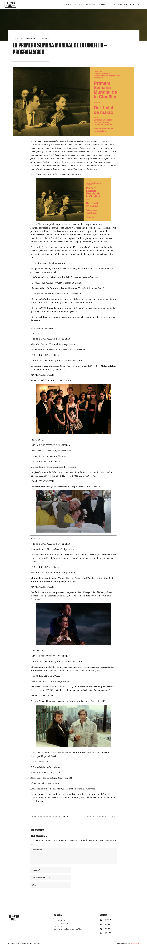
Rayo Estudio (135, 943)
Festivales (103, 4)
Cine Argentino (70, 4)
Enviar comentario (105, 892)
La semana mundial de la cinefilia (125, 4)
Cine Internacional (87, 4)
